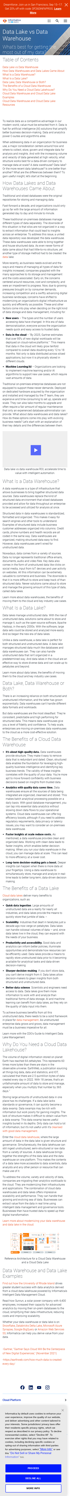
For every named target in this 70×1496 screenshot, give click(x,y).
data (5, 257)
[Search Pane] (57, 21)
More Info (33, 1488)
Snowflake (9, 1325)
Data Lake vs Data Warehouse (20, 67)
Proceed (33, 1468)
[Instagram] (47, 1387)
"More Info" (46, 1449)
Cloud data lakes (13, 895)
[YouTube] (39, 1387)
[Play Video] (35, 449)
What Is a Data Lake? (15, 78)
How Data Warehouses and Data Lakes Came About (33, 70)
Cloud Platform (12, 1400)
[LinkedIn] (31, 1387)
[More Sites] (49, 21)
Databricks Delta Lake (29, 1325)
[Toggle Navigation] (65, 21)
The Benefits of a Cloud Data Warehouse (27, 85)
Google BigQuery (24, 1329)
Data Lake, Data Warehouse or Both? (24, 82)
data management (27, 1020)
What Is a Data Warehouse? (19, 74)
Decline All (33, 1478)
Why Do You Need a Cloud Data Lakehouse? (29, 89)
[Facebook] (22, 1387)
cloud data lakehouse (26, 1137)
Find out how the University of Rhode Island (29, 1283)
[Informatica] (12, 21)
